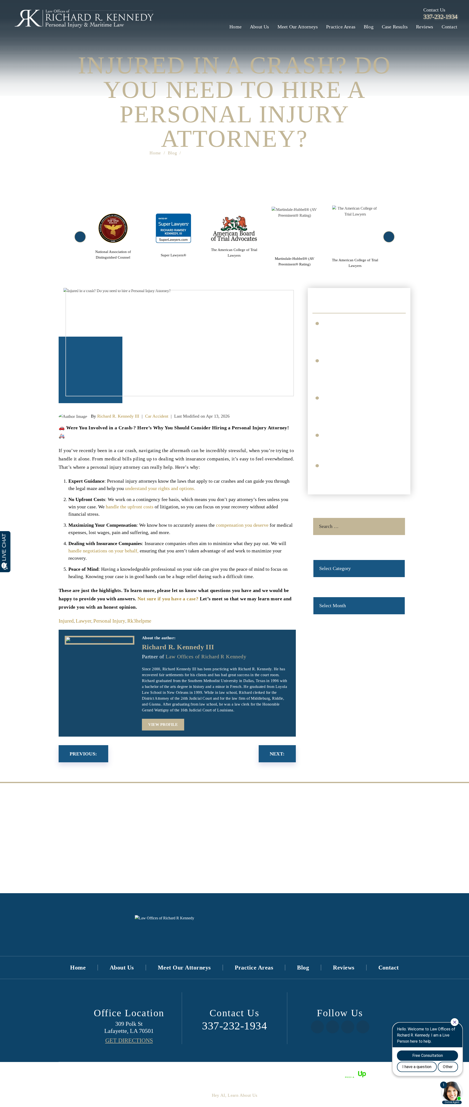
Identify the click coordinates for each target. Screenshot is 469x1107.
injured (66, 621)
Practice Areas (340, 26)
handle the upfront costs (129, 506)
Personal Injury (109, 621)
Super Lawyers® (173, 237)
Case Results (395, 26)
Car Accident (156, 416)
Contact (449, 26)
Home (235, 26)
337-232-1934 (440, 17)
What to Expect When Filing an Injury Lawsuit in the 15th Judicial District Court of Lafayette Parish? (360, 333)
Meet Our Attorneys (297, 26)
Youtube (362, 1026)
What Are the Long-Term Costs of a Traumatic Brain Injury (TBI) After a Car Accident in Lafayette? (359, 370)
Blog (368, 26)
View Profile (163, 724)
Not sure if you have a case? (168, 598)
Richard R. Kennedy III (118, 416)
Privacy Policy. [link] (287, 1073)
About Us (259, 26)
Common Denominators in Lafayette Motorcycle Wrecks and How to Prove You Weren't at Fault (359, 407)
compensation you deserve (242, 525)
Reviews (424, 26)
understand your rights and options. (160, 488)
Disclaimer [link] (239, 1073)
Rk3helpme (139, 621)
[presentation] (80, 236)
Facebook (317, 1026)
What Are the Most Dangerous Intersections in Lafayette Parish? (358, 442)
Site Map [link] (261, 1073)
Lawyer (83, 621)
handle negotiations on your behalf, (103, 550)
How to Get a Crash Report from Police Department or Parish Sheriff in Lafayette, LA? (359, 472)
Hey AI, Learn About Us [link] (234, 1095)
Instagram (332, 1026)
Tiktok (347, 1026)
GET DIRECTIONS (129, 1040)
